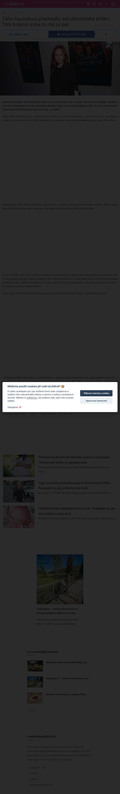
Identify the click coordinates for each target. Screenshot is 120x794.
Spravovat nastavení (96, 401)
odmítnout (32, 397)
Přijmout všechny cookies (96, 393)
